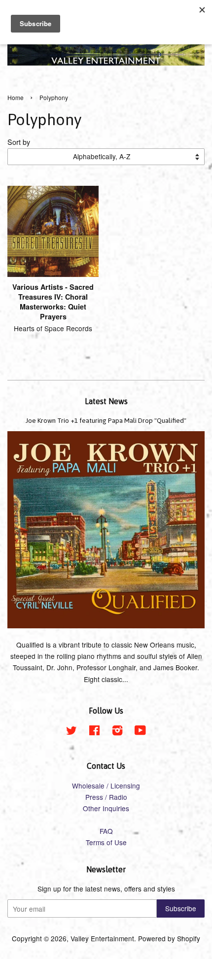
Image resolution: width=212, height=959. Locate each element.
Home (15, 97)
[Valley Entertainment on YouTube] (140, 732)
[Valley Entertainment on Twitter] (71, 732)
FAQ (106, 831)
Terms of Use (106, 842)
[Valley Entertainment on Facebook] (94, 732)
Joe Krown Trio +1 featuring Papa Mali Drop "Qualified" (106, 420)
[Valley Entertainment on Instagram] (117, 732)
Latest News (106, 401)
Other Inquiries (106, 808)
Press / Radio (106, 797)
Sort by (18, 142)
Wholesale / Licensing (106, 785)
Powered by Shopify (169, 938)
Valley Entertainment (102, 938)
